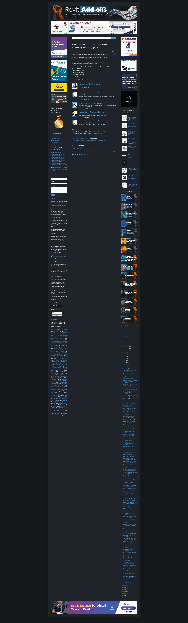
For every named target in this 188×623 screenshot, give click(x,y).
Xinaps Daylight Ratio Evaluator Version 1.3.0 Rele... (129, 466)
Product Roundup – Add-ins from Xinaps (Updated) (129, 462)
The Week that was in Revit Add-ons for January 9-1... (130, 478)
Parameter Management (90, 140)
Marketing (63, 373)
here (56, 299)
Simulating (64, 401)
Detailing (56, 354)
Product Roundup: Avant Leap (132, 161)
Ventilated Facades (127, 424)
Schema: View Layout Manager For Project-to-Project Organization (132, 118)
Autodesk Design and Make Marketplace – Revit (58, 161)
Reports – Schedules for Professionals (129, 399)
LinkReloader (126, 475)
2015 (123, 587)
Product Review (55, 386)
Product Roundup (99, 140)
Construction (64, 347)
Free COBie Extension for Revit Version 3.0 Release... (129, 392)
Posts (54, 312)
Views (62, 410)
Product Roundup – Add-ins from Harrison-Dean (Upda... (129, 513)
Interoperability (55, 370)
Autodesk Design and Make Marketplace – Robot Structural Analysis (59, 164)
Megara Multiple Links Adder (89, 84)
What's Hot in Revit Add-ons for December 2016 (129, 492)
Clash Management (62, 344)
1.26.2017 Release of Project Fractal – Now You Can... (130, 396)
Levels (60, 371)
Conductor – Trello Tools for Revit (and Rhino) (129, 566)
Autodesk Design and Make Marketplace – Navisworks (58, 158)
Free (66, 366)
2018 (123, 342)
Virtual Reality (54, 412)
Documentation (64, 354)
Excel (55, 358)
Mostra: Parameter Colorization (132, 147)
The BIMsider (55, 137)
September (126, 352)
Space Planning (61, 403)
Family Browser (63, 361)
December (126, 346)
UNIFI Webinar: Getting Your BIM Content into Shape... (130, 497)
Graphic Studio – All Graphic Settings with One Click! (129, 402)
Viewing (53, 410)
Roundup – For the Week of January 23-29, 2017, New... (129, 375)
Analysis (58, 329)
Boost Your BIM (56, 138)
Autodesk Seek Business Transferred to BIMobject (129, 459)
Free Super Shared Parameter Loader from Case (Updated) (132, 184)
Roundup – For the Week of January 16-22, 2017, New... (129, 431)
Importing (65, 367)
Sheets (56, 401)
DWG (66, 352)
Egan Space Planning (128, 454)
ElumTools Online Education (129, 500)
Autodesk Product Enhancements (58, 338)
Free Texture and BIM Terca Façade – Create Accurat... (130, 451)
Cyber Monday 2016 (55, 352)
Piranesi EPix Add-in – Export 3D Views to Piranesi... (130, 385)
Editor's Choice (55, 357)
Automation (53, 341)
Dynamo (61, 355)
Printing (62, 385)
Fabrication (57, 360)
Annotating (56, 331)
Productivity (61, 388)
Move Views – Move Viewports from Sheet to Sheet (129, 530)
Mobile (52, 376)
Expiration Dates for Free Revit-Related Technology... (129, 559)
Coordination (62, 349)
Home (94, 151)
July (125, 356)
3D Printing (53, 329)
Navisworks (54, 379)
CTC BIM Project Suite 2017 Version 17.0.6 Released (129, 409)
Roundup (64, 398)
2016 (123, 585)
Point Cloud (54, 385)
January (126, 368)
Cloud (55, 345)
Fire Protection (60, 364)
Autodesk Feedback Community (59, 167)
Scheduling (57, 400)
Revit (104, 140)
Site (54, 403)
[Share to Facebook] (95, 138)
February (126, 366)
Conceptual (56, 347)
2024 (123, 333)
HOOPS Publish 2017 (128, 378)
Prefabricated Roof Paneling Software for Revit (129, 439)
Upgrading (62, 409)
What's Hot (59, 415)
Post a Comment (77, 148)
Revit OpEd (55, 142)
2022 (123, 334)
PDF (52, 382)
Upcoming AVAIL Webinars (129, 495)
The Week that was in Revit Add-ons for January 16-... (130, 427)
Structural (53, 406)
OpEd (63, 379)
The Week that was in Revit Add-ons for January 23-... (130, 371)
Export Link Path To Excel (129, 419)
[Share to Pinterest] (96, 138)
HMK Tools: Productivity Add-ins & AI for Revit (132, 177)
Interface (59, 368)
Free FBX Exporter (127, 555)
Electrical (65, 357)
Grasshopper (57, 367)
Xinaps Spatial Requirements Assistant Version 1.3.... (130, 473)
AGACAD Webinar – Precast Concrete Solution (130, 486)
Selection (65, 400)
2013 (123, 591)
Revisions (62, 396)
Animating (65, 329)
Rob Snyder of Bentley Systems (58, 205)
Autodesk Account (56, 152)
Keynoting (53, 371)
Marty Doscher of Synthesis (57, 212)
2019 (123, 341)
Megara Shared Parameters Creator (91, 93)
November (126, 348)
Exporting (64, 358)
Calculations (59, 342)
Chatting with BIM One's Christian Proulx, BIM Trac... (129, 435)
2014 (123, 589)
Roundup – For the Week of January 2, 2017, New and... (129, 543)
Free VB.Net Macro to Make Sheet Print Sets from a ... (129, 489)
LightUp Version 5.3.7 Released (128, 550)
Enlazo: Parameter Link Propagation (132, 169)
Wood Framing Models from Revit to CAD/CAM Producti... (129, 443)
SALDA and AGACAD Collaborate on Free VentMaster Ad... (128, 448)
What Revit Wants (56, 143)
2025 (123, 331)
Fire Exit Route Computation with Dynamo (130, 569)
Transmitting (53, 409)
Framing (59, 366)
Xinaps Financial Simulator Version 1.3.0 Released (129, 470)
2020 (123, 339)
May (125, 360)
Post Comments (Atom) (83, 154)
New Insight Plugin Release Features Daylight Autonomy (129, 578)
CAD (64, 341)
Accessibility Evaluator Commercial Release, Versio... (128, 521)
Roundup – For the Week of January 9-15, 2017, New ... (129, 482)
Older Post (113, 151)
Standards (62, 404)
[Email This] (91, 138)
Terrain (52, 407)
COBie (52, 342)
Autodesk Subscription (57, 339)
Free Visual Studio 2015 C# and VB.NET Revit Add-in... (130, 388)
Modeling (58, 377)
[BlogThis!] (92, 138)
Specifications (54, 404)
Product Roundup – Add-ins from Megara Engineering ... (129, 525)
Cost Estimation (54, 351)
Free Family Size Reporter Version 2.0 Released (129, 422)
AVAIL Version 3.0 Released (129, 506)
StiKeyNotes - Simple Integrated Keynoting (128, 563)
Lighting (65, 371)
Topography (61, 407)
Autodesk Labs (61, 336)
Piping (63, 383)
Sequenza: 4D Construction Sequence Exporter (131, 133)
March (125, 364)
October (126, 350)
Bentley (59, 341)
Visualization (64, 412)
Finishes (53, 364)
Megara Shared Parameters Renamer (92, 121)
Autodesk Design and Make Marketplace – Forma (58, 155)
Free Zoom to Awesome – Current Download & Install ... (130, 503)
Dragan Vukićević (60, 258)
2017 (123, 345)
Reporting (56, 396)
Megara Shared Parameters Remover (92, 112)
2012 (123, 593)
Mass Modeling (61, 374)
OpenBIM (62, 380)
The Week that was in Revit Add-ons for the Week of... (130, 539)
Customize (63, 351)
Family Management (59, 363)
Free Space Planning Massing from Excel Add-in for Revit (132, 155)
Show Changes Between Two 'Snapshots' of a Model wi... (130, 573)
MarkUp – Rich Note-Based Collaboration (129, 581)
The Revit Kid (55, 140)
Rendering (64, 395)
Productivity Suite (55, 389)
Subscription (63, 406)
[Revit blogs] (59, 130)
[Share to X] (93, 138)
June (125, 358)
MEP (54, 373)
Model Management (80, 140)
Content (56, 348)
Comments (55, 315)
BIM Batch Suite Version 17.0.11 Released (129, 417)
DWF (62, 352)
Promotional (54, 393)
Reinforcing (56, 395)
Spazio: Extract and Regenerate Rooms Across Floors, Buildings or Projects (132, 141)
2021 (123, 336)
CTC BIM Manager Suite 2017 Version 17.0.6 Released (129, 413)
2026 (123, 328)
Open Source (54, 380)
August (125, 354)
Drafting (54, 355)
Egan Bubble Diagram (128, 456)
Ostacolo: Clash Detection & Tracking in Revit (132, 125)
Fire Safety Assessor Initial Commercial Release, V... (129, 517)
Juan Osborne (55, 256)
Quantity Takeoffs (63, 393)
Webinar (56, 413)
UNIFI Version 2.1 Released (129, 533)
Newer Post (74, 151)
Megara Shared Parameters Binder (91, 103)
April (125, 362)
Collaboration (64, 345)
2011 (123, 595)
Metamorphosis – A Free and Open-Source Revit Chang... (130, 381)
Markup (52, 374)
